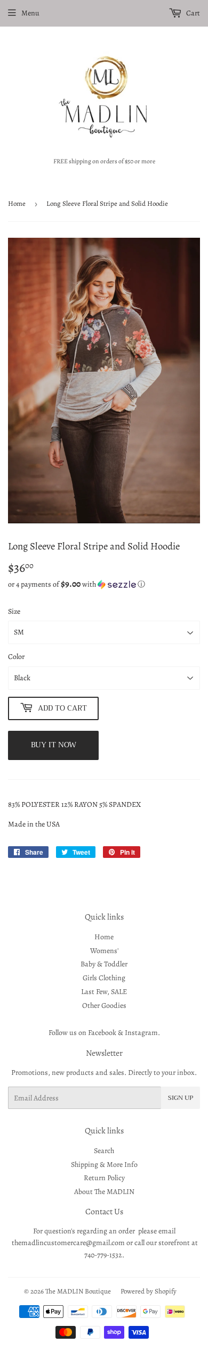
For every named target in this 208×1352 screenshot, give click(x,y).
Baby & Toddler (104, 964)
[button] (104, 584)
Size (14, 611)
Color (16, 657)
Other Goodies (104, 1005)
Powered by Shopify (149, 1291)
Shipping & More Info (104, 1164)
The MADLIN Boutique (78, 1291)
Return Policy (104, 1178)
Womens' (104, 951)
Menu (30, 13)
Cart (192, 13)
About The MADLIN (104, 1192)
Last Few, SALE (104, 992)
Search (104, 1151)
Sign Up (180, 1097)
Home (17, 203)
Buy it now (53, 744)
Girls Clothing (104, 978)
